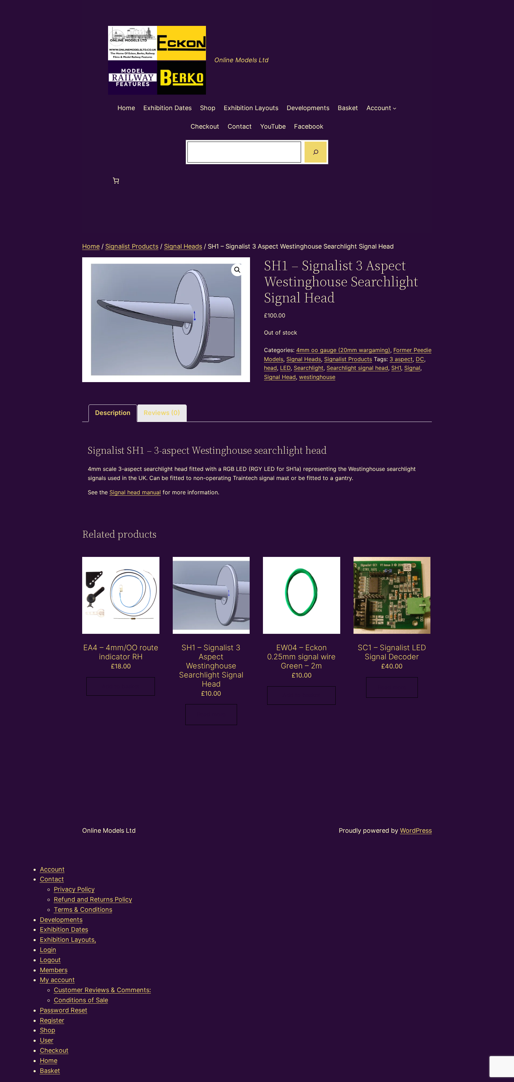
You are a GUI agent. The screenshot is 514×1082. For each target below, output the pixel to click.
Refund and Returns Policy (93, 899)
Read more (211, 714)
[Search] (315, 152)
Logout (50, 959)
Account (52, 869)
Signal (412, 367)
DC (420, 359)
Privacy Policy (74, 889)
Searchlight (308, 367)
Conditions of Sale (81, 1000)
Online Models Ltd (241, 60)
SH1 (396, 367)
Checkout (54, 1050)
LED (285, 367)
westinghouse (317, 376)
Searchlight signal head (357, 367)
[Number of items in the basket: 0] (116, 180)
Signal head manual (135, 492)
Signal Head (280, 376)
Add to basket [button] (121, 686)
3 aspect (401, 359)
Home (91, 246)
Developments (61, 919)
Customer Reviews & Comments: (102, 990)
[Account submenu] (395, 108)
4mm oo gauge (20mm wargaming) (343, 349)
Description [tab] (112, 412)
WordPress (416, 830)
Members (53, 970)
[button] (237, 270)
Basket (50, 1070)
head (270, 367)
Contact (52, 879)
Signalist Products (131, 246)
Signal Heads (183, 246)
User (46, 1040)
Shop (47, 1030)
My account (57, 979)
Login (48, 949)
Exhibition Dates (64, 929)
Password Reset (63, 1010)
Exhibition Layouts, (68, 939)
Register (52, 1020)
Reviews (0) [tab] (162, 412)
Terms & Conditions (83, 909)
